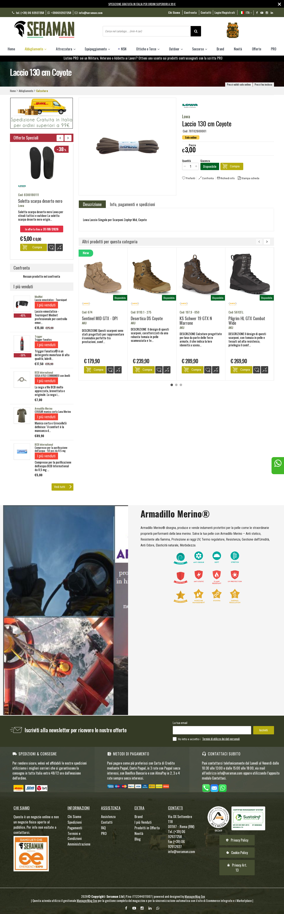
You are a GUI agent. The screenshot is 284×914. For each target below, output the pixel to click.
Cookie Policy (237, 852)
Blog (138, 839)
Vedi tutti (59, 487)
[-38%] (41, 180)
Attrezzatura (64, 48)
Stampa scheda (250, 178)
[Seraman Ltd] (57, 29)
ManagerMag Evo (195, 896)
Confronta (208, 178)
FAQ (103, 827)
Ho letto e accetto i (189, 739)
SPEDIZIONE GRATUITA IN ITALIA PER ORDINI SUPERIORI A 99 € (142, 4)
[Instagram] (267, 13)
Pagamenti (75, 827)
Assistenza (108, 816)
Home (11, 48)
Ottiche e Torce (146, 48)
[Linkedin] (272, 13)
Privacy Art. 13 (237, 868)
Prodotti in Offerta (147, 827)
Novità (238, 48)
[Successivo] (266, 242)
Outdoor (174, 48)
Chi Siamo (174, 12)
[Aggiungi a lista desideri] (110, 369)
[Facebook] (257, 13)
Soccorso (198, 48)
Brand (220, 48)
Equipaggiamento (96, 48)
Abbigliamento (34, 48)
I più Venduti (143, 822)
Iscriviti (263, 730)
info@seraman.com (90, 12)
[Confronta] (118, 369)
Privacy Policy (237, 840)
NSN (123, 48)
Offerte (256, 48)
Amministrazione (79, 844)
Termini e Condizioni (75, 836)
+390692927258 (61, 12)
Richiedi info (226, 178)
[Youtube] (262, 13)
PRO (273, 48)
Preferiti (190, 178)
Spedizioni (75, 822)
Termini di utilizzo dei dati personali (221, 739)
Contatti (206, 12)
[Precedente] (60, 138)
